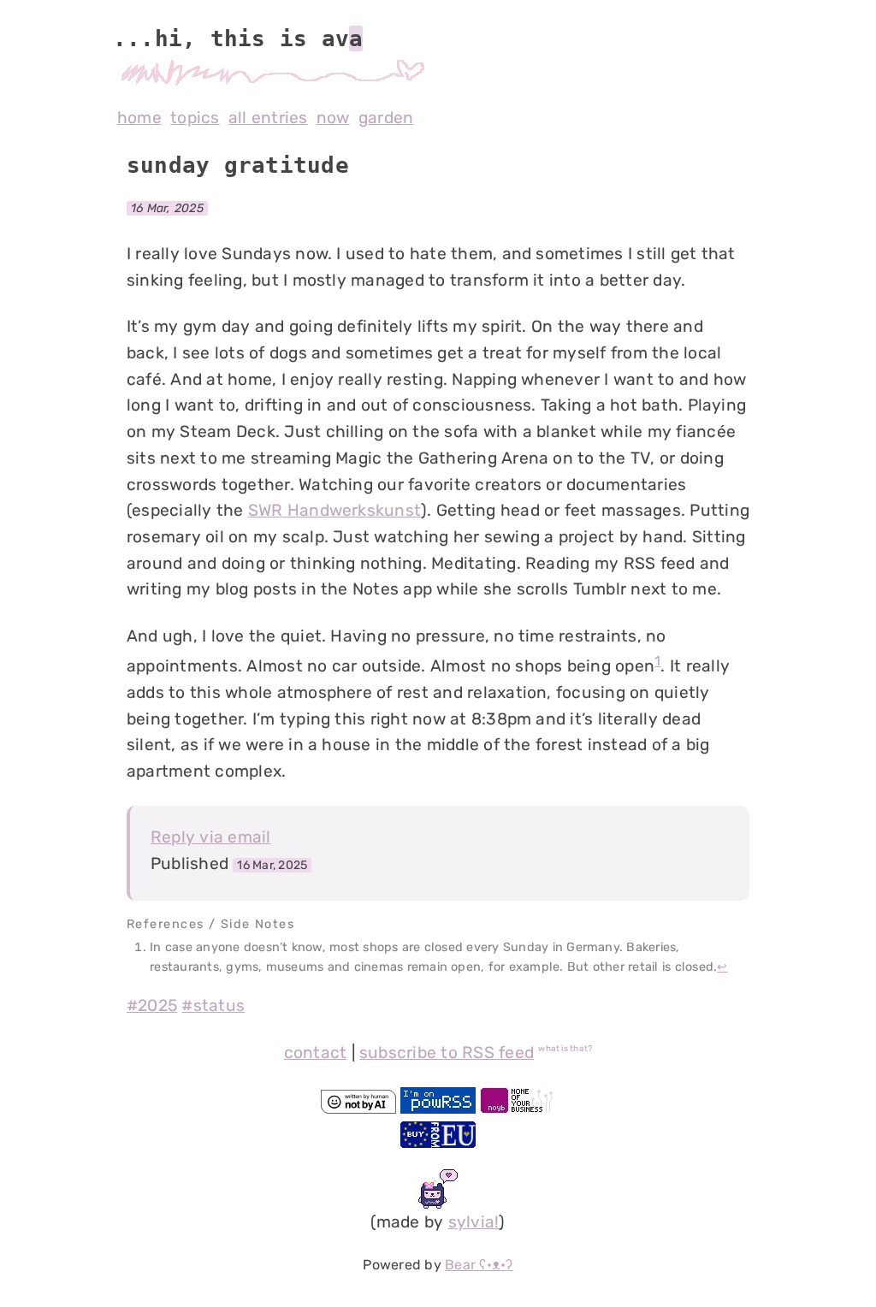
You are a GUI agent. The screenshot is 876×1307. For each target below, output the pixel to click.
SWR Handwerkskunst (334, 510)
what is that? (565, 1049)
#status (213, 1005)
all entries (268, 117)
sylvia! (474, 1222)
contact (315, 1052)
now (333, 117)
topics (194, 117)
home (139, 117)
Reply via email (211, 837)
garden (385, 117)
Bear (478, 1265)
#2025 (152, 1005)
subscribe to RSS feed (446, 1052)
